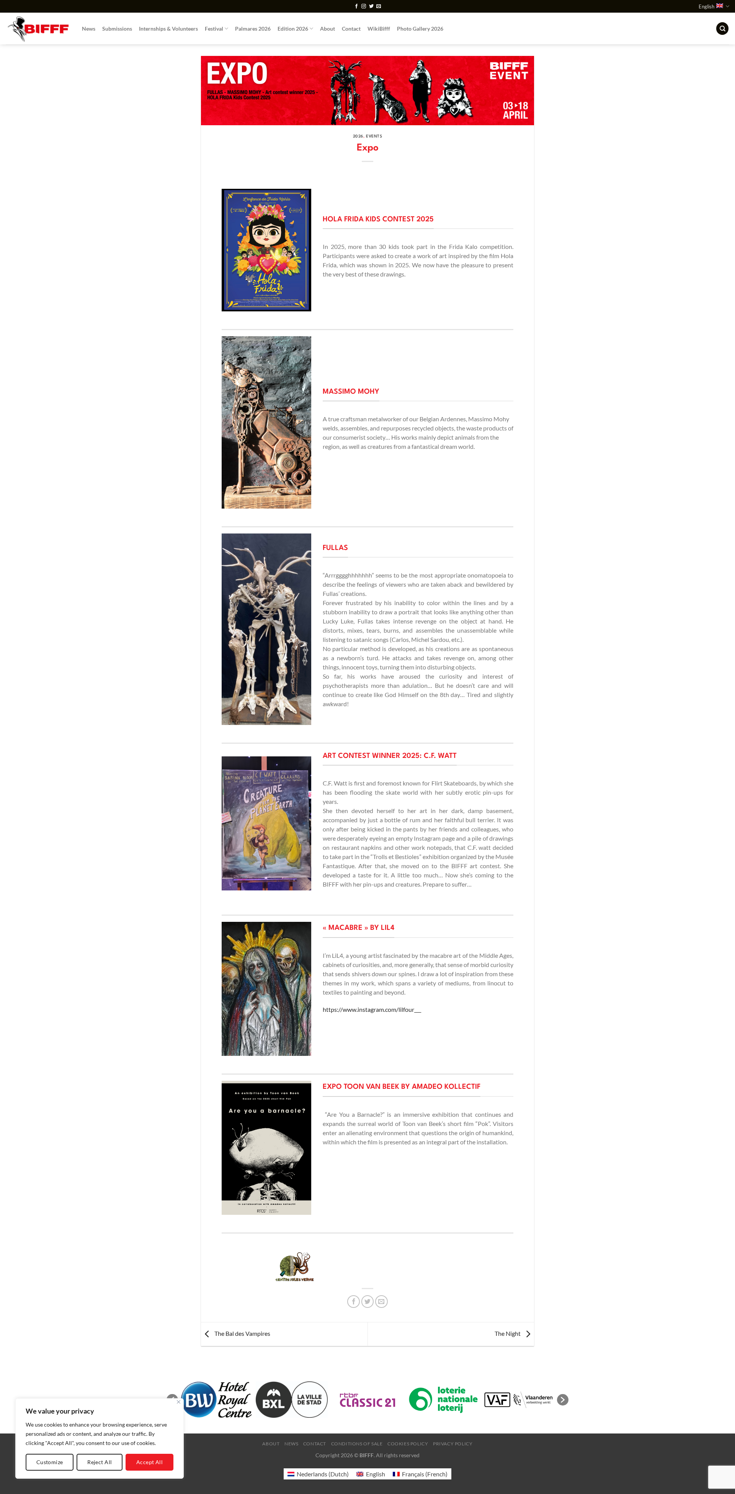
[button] (562, 1400)
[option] (295, 1266)
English (706, 6)
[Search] (722, 28)
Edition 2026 (293, 28)
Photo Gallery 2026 (420, 28)
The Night (508, 1333)
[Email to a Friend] (381, 1301)
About (327, 28)
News (88, 28)
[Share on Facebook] (353, 1301)
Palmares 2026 (253, 28)
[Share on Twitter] (367, 1301)
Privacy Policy (453, 1444)
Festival (214, 28)
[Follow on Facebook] (356, 6)
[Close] (178, 1402)
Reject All (99, 1462)
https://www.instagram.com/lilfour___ (372, 1009)
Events (374, 136)
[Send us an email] (378, 6)
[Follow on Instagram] (363, 6)
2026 (358, 136)
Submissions (117, 28)
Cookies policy (407, 1444)
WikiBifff (379, 28)
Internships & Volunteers (168, 28)
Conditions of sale (357, 1444)
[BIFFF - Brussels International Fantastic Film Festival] (38, 28)
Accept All (149, 1462)
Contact (351, 28)
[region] (99, 1438)
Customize (49, 1462)
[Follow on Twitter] (371, 6)
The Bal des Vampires (241, 1333)
